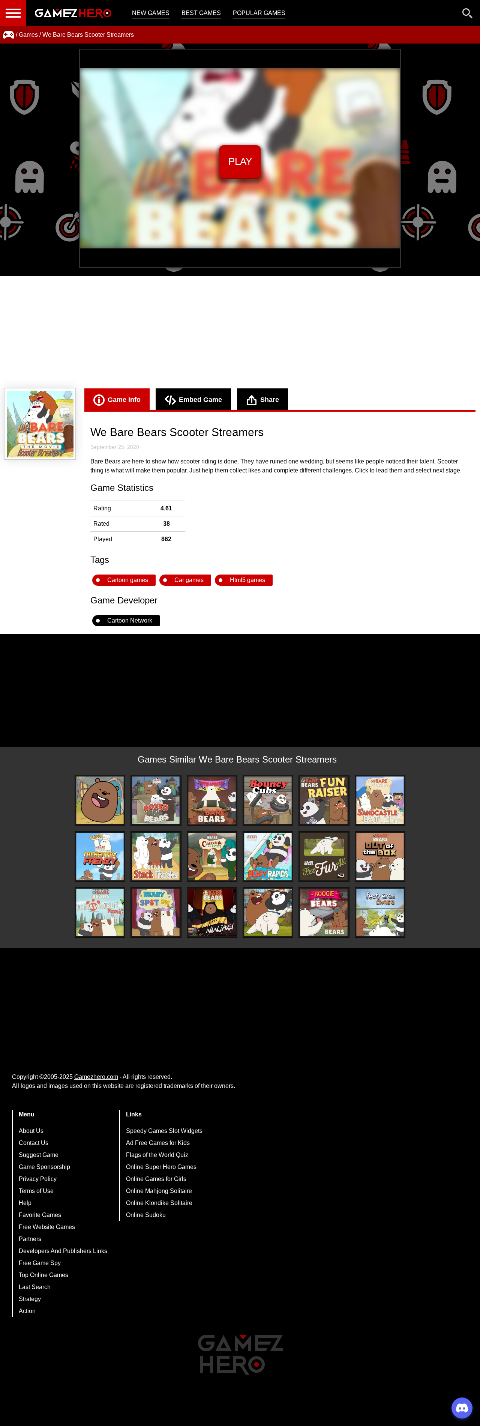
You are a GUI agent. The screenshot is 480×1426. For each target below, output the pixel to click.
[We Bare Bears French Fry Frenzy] (100, 856)
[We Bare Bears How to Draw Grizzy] (100, 800)
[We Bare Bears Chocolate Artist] (212, 856)
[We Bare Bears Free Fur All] (324, 856)
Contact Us (33, 1143)
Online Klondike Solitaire (159, 1203)
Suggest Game (38, 1155)
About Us (31, 1131)
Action (27, 1311)
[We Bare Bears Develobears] (212, 800)
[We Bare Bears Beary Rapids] (268, 856)
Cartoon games (127, 580)
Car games (189, 580)
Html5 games (247, 580)
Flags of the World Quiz (157, 1155)
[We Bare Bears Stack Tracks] (156, 856)
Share (269, 399)
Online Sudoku (146, 1215)
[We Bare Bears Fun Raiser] (324, 800)
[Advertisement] (240, 332)
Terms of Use (36, 1191)
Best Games (201, 13)
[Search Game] (468, 15)
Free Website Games (47, 1227)
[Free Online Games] (8, 35)
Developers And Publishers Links (63, 1251)
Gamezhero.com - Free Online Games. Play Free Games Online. (73, 13)
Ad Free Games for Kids (158, 1143)
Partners (30, 1239)
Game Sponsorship (44, 1167)
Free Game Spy (40, 1263)
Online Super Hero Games (161, 1167)
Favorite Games (40, 1215)
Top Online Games (43, 1275)
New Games (151, 13)
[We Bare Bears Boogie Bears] (324, 912)
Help (25, 1203)
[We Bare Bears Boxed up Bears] (156, 800)
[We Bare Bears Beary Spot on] (156, 912)
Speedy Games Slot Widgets (164, 1131)
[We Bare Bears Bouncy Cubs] (268, 800)
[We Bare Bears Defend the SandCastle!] (380, 800)
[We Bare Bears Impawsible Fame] (100, 912)
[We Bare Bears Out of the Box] (380, 856)
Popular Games (259, 13)
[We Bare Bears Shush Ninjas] (212, 912)
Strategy (30, 1299)
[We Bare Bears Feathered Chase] (380, 912)
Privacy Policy (38, 1179)
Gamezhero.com (96, 1077)
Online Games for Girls (156, 1179)
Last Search (35, 1287)
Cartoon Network (129, 620)
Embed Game (200, 399)
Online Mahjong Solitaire (159, 1191)
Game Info (124, 399)
